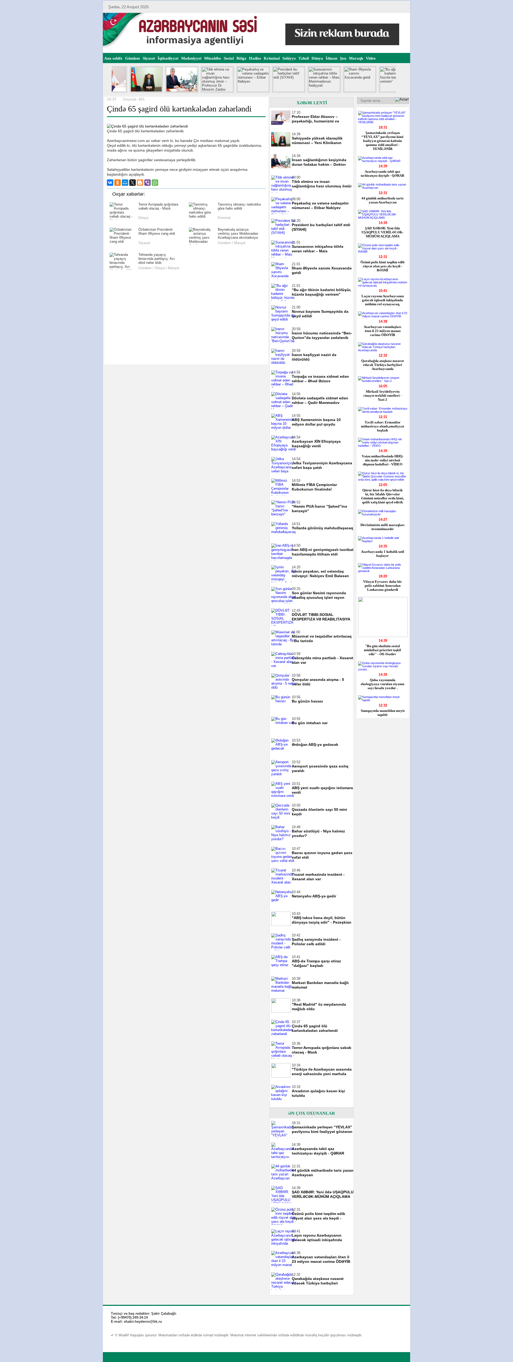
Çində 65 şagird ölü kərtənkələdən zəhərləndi (315, 1028)
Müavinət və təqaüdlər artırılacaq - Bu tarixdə (322, 638)
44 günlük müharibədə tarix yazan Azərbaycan (383, 200)
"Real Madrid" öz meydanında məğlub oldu (319, 1006)
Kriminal (272, 58)
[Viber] (147, 182)
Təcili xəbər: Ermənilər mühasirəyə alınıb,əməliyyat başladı (382, 426)
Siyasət (149, 58)
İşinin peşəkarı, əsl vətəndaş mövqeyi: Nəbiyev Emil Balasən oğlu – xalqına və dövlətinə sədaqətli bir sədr (320, 573)
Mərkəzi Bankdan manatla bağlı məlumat (320, 985)
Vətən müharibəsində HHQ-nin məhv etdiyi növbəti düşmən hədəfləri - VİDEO (382, 460)
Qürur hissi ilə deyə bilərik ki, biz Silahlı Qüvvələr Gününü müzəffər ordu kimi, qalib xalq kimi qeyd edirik (382, 496)
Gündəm (132, 58)
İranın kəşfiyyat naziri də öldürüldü (314, 357)
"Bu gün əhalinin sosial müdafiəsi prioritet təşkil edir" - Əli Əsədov (382, 650)
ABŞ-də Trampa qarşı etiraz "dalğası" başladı (316, 963)
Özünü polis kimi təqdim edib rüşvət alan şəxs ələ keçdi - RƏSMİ (382, 266)
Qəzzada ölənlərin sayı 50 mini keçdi (319, 811)
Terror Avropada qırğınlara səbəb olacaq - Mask (321, 1049)
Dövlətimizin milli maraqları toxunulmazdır (382, 527)
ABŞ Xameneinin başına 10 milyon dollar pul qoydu (316, 422)
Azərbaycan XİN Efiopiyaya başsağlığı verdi (316, 443)
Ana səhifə (113, 58)
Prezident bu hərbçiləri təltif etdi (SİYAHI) (321, 227)
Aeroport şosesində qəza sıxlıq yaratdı (320, 768)
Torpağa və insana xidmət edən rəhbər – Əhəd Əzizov (320, 378)
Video (371, 58)
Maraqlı (356, 58)
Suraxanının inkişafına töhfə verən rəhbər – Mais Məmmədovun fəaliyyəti (317, 249)
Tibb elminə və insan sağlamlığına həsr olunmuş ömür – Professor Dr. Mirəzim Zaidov (322, 184)
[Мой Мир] (125, 182)
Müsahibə (212, 58)
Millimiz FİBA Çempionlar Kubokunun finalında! (314, 487)
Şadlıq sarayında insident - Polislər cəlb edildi (316, 941)
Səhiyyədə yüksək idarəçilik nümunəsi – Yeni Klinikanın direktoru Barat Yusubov (317, 140)
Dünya (317, 58)
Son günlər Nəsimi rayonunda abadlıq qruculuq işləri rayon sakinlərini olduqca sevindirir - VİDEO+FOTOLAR (319, 595)
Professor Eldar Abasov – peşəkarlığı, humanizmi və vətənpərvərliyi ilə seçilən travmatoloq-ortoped (315, 119)
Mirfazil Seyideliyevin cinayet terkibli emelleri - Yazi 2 (382, 395)
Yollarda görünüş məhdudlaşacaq (322, 528)
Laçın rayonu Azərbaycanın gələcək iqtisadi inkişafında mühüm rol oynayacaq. (383, 300)
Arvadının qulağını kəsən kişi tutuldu (318, 1093)
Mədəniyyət (191, 58)
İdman (331, 58)
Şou (343, 58)
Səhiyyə (289, 58)
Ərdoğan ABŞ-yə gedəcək (315, 744)
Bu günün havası (307, 701)
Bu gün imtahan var (310, 723)
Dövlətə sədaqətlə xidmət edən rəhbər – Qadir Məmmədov (320, 400)
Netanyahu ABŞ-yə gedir (314, 896)
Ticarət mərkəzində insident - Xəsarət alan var (318, 876)
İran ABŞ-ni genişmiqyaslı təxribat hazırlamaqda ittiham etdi (322, 551)
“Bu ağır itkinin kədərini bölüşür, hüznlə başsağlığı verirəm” (321, 292)
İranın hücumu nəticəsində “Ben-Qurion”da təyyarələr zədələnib (322, 335)
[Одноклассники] (117, 182)
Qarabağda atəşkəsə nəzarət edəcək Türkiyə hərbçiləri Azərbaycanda (382, 365)
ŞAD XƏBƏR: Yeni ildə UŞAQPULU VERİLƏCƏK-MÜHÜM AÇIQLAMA (382, 232)
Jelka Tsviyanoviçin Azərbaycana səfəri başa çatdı (322, 465)
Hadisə (255, 58)
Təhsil (303, 58)
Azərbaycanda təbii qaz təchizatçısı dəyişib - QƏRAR (382, 173)
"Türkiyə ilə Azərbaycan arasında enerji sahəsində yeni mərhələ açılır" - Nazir (322, 1072)
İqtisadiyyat (168, 58)
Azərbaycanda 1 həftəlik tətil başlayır (382, 554)
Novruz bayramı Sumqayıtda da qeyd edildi (320, 313)
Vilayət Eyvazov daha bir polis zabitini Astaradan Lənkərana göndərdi (382, 586)
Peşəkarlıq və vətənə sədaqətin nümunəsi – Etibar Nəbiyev (320, 205)
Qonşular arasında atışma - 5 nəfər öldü (318, 681)
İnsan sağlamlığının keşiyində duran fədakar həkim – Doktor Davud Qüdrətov (319, 162)
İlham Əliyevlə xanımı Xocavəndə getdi (322, 270)
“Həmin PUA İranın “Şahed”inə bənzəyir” (319, 508)
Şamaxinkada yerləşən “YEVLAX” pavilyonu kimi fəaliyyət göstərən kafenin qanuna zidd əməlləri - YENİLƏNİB (382, 141)
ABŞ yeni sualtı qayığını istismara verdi (322, 790)
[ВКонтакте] (110, 182)
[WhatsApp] (155, 182)
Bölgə (241, 58)
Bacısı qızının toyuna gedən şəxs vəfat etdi (322, 855)
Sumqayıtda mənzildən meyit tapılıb (383, 713)
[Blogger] (140, 182)
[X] (132, 182)
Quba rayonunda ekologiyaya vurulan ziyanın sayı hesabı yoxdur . (382, 684)
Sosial (229, 58)
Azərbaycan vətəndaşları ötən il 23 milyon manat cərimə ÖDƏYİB (382, 331)
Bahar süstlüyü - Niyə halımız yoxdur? (318, 833)
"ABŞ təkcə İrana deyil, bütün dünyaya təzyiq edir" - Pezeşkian (321, 920)
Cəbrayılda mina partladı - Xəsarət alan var (322, 660)
